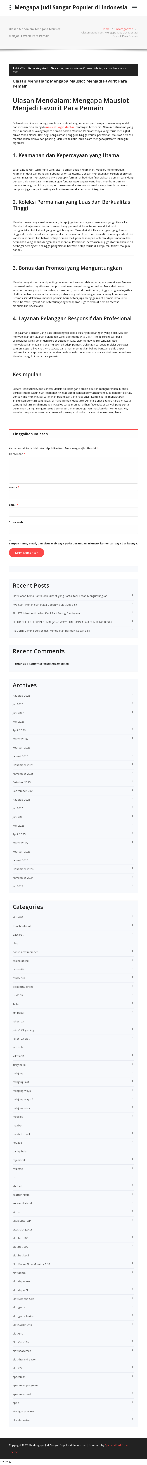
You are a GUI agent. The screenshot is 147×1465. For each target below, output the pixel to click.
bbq (15, 943)
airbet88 (18, 917)
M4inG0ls (19, 68)
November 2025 (23, 773)
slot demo (19, 1273)
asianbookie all (22, 926)
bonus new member (25, 952)
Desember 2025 (23, 765)
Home (106, 29)
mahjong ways (22, 1090)
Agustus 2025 (21, 799)
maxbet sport (21, 1134)
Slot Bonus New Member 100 (31, 1264)
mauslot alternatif (75, 68)
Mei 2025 (19, 825)
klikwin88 (18, 1056)
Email (13, 504)
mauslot (58, 68)
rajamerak (19, 1160)
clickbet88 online (23, 986)
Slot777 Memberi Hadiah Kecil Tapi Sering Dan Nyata (46, 613)
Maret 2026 (20, 739)
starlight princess (24, 1411)
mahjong (18, 1073)
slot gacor (19, 1307)
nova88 (17, 1142)
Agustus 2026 (21, 695)
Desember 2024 (23, 869)
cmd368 (18, 995)
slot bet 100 (20, 1238)
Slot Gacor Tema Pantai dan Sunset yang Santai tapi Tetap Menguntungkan (60, 596)
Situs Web (16, 522)
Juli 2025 (18, 808)
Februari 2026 (22, 747)
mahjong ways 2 (23, 1099)
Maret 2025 (20, 843)
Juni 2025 (18, 817)
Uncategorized (123, 29)
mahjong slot (21, 1082)
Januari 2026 (20, 756)
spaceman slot (22, 1394)
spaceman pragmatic (26, 1385)
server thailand (22, 1203)
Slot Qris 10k (21, 1342)
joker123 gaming (23, 1030)
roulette (18, 1168)
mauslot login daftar (59, 127)
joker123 (18, 1021)
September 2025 (23, 791)
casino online (21, 960)
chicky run (19, 978)
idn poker (19, 1012)
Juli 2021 (18, 886)
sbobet (17, 1186)
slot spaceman (22, 1351)
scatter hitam (21, 1194)
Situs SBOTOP (22, 1220)
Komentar (17, 454)
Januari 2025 (20, 860)
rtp (15, 1177)
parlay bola (20, 1151)
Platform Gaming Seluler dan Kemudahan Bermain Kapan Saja (51, 630)
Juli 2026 (18, 704)
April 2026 (19, 730)
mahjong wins (21, 1108)
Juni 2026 (18, 713)
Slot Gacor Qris (22, 1324)
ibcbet (17, 1004)
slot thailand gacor (24, 1359)
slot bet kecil (21, 1255)
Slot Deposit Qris (23, 1298)
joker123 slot (21, 1038)
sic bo (16, 1212)
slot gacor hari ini (23, 1316)
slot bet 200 (20, 1246)
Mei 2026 (19, 721)
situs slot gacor (22, 1229)
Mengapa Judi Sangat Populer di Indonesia (71, 7)
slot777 (17, 1368)
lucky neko (19, 1064)
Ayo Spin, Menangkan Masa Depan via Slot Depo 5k (45, 604)
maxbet (17, 1125)
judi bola (18, 1047)
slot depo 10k (21, 1281)
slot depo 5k (21, 1290)
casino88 (18, 969)
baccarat (18, 934)
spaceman (19, 1377)
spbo (16, 1402)
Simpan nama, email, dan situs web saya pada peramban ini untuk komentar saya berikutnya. (73, 543)
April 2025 (19, 834)
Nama (14, 487)
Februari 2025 (22, 851)
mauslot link (110, 68)
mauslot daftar (94, 68)
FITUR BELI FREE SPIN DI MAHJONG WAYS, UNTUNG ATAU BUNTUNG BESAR (62, 622)
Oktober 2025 (22, 782)
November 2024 (23, 877)
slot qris (18, 1333)
